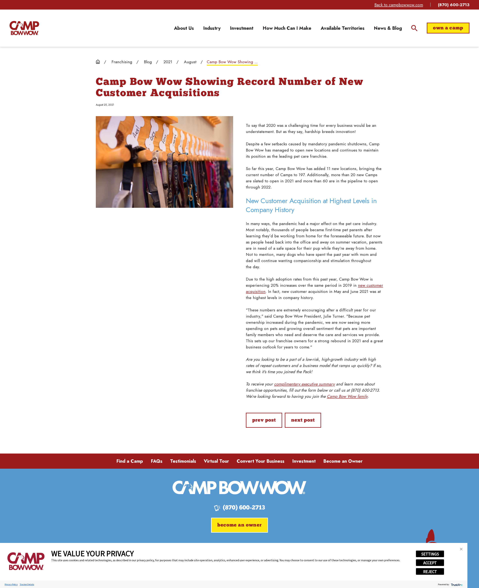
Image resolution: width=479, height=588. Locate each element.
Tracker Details (27, 584)
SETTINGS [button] (430, 554)
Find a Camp (129, 461)
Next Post (303, 420)
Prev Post (264, 420)
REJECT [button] (430, 571)
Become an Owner (343, 461)
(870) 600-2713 (453, 5)
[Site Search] (414, 28)
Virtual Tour (216, 461)
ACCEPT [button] (430, 562)
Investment (304, 461)
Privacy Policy (11, 584)
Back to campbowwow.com (398, 5)
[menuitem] (184, 28)
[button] (461, 549)
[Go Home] (98, 62)
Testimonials (183, 461)
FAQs (156, 461)
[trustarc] (456, 584)
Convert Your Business (260, 461)
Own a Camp (448, 28)
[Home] (24, 28)
